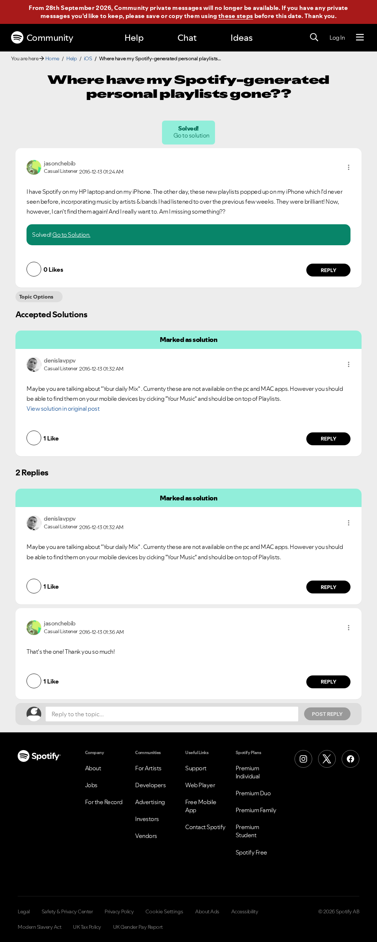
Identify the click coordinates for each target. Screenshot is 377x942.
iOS (88, 58)
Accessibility (244, 911)
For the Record (104, 802)
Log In (337, 37)
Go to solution (192, 135)
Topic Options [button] (36, 296)
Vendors (146, 836)
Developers (150, 785)
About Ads (207, 911)
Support (196, 768)
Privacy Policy (119, 911)
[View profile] (34, 167)
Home (52, 58)
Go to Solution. (71, 235)
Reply (329, 270)
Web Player (200, 785)
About (93, 768)
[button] (348, 167)
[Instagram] (303, 759)
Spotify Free (251, 852)
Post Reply (327, 714)
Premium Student (247, 831)
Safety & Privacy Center (67, 911)
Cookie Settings (164, 911)
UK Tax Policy (87, 927)
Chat (187, 38)
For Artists (148, 768)
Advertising (150, 802)
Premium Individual (248, 772)
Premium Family (256, 810)
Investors (147, 819)
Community (50, 38)
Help (134, 38)
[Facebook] (350, 759)
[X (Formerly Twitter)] (327, 759)
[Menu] (360, 37)
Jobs (91, 785)
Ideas (241, 38)
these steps (235, 16)
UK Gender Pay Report (138, 927)
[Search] (314, 37)
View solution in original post (63, 408)
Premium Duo (253, 793)
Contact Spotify (205, 827)
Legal (24, 911)
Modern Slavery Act (39, 927)
